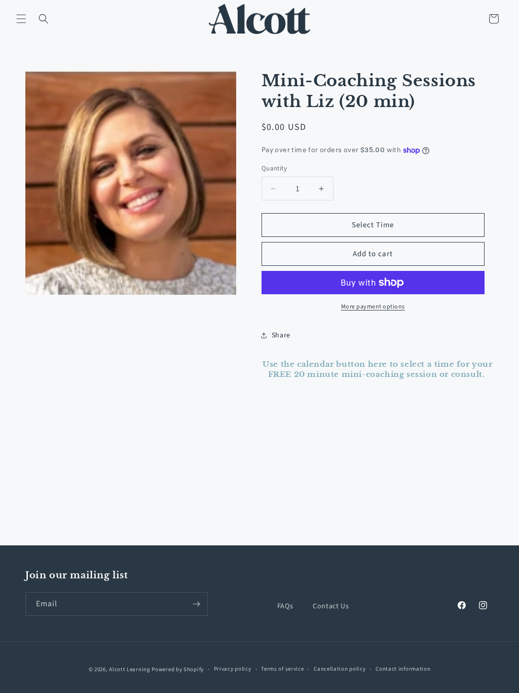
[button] (21, 19)
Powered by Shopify (178, 669)
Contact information (403, 669)
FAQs (285, 606)
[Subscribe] (196, 604)
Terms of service (282, 669)
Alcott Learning (130, 669)
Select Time (373, 225)
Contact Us (331, 606)
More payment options (373, 306)
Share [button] (281, 335)
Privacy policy (232, 669)
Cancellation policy (339, 669)
